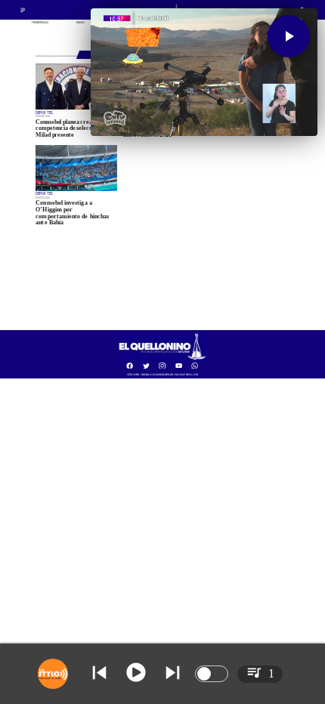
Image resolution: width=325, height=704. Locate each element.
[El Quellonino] (23, 12)
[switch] (211, 673)
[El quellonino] (163, 361)
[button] (289, 36)
